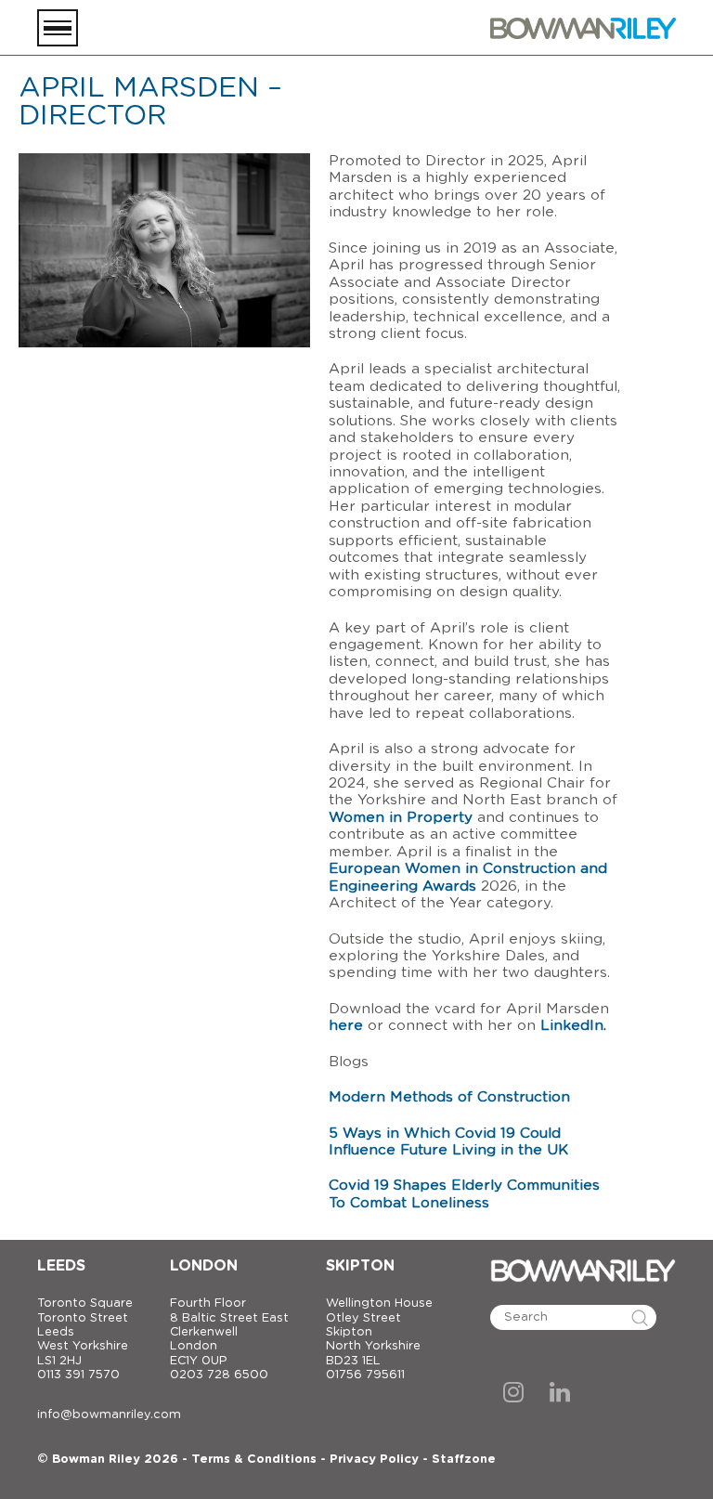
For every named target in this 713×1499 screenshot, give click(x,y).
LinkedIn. (573, 1026)
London (204, 1265)
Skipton (360, 1265)
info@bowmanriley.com (109, 1415)
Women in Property (401, 818)
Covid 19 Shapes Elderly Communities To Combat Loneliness (464, 1194)
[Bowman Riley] (583, 28)
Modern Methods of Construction (449, 1097)
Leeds (61, 1265)
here (346, 1026)
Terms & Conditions (254, 1459)
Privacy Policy (374, 1459)
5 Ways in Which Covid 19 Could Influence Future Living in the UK (448, 1142)
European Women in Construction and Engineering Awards (468, 877)
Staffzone (464, 1459)
